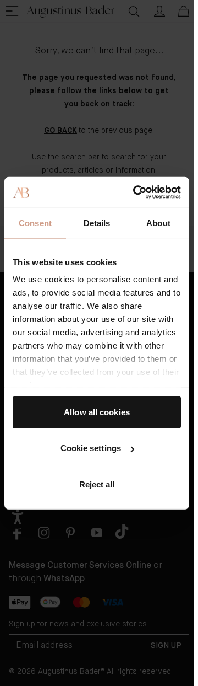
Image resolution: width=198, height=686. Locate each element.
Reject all (97, 484)
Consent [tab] (35, 222)
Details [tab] (97, 222)
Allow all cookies (97, 411)
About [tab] (158, 222)
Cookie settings (91, 448)
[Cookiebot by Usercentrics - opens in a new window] (136, 192)
